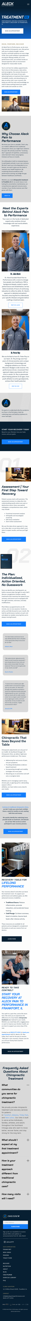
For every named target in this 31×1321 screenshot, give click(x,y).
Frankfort (7, 1115)
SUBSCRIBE (15, 1226)
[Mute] (23, 108)
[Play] (5, 108)
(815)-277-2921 (8, 1298)
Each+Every (17, 1311)
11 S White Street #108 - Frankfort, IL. (15, 1289)
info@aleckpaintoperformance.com (14, 1296)
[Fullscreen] (26, 108)
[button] (15, 104)
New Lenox (9, 1118)
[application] (15, 103)
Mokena (15, 1115)
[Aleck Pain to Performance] (8, 4)
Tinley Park (23, 1115)
